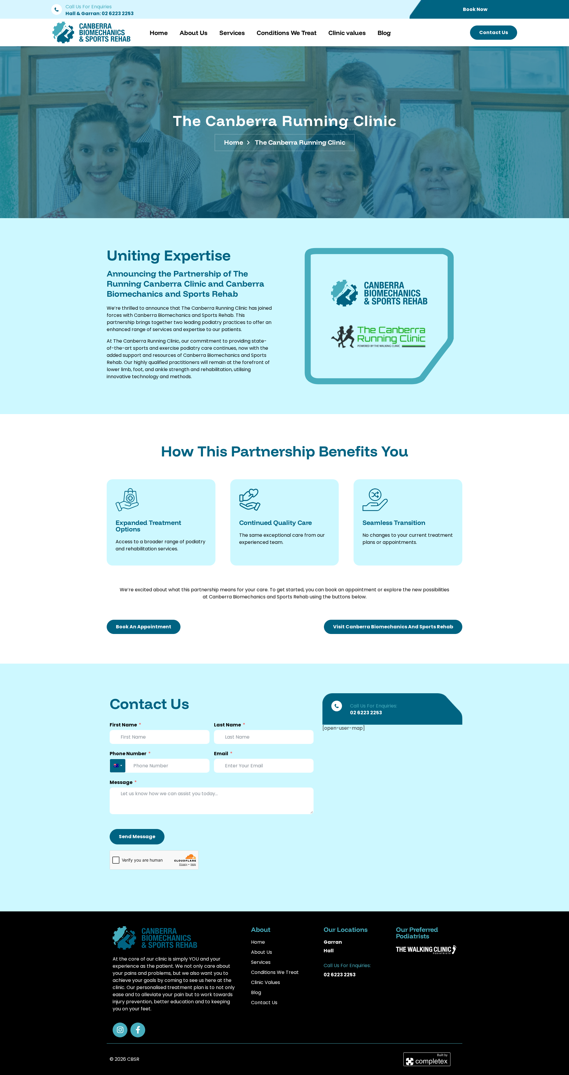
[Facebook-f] (137, 1030)
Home (159, 32)
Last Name (227, 724)
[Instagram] (120, 1030)
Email (221, 753)
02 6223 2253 (118, 13)
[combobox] (117, 765)
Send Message (137, 836)
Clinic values (347, 32)
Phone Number (128, 753)
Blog (384, 32)
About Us (193, 32)
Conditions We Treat (287, 32)
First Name (123, 724)
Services (232, 32)
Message (121, 782)
